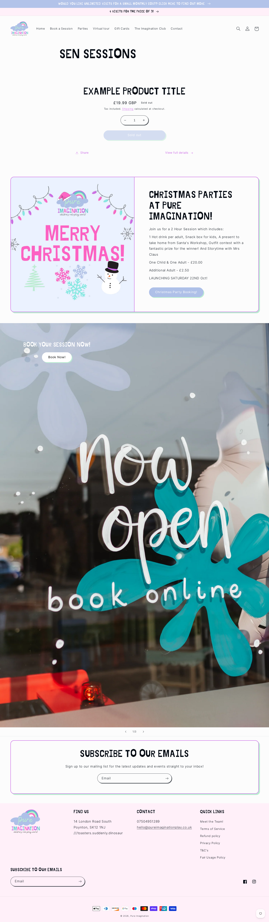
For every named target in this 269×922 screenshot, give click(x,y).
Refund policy (210, 836)
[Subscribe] (167, 778)
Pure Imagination (139, 916)
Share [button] (84, 152)
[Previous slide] (125, 732)
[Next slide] (143, 732)
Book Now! (57, 357)
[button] (238, 28)
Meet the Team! (211, 821)
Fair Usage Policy (212, 857)
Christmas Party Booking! (176, 292)
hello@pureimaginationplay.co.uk (164, 827)
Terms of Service (212, 829)
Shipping (128, 108)
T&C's (204, 850)
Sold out (134, 135)
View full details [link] (176, 152)
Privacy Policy (210, 843)
